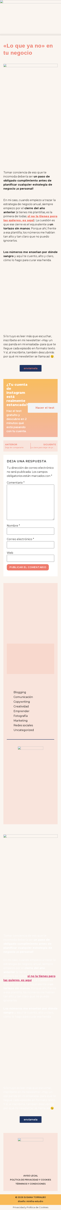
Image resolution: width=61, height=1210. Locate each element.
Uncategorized (24, 730)
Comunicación (23, 697)
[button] (30, 35)
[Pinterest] (34, 1166)
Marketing (21, 720)
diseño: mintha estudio (30, 1201)
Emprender (21, 711)
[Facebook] (26, 1166)
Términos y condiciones (30, 1184)
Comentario (16, 482)
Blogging (20, 692)
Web (10, 553)
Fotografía (21, 715)
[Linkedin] (43, 1166)
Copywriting (22, 701)
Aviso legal (30, 1175)
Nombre (13, 525)
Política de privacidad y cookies (30, 1179)
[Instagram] (18, 1166)
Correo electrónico (20, 539)
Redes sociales (23, 725)
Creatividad (21, 706)
